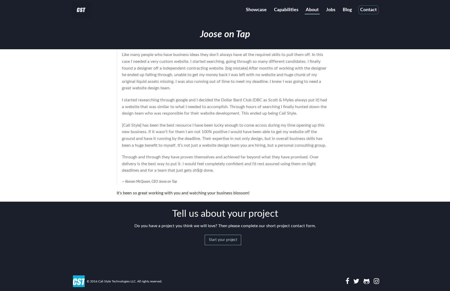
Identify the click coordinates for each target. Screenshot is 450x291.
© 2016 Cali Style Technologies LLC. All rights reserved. (124, 281)
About (312, 10)
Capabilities (286, 10)
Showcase (256, 10)
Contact (368, 10)
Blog (347, 10)
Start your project (223, 240)
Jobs (330, 10)
